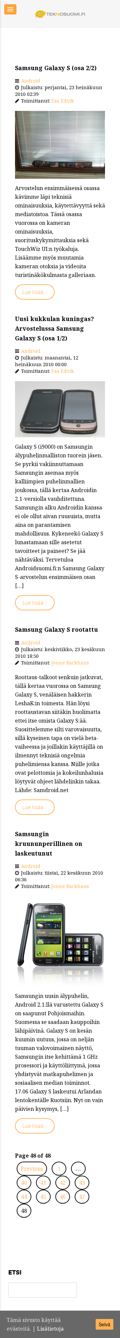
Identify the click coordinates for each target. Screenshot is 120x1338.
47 (82, 1196)
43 (82, 1182)
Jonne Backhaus (70, 662)
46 (63, 1196)
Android (30, 81)
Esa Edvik (62, 101)
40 (24, 1182)
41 (43, 1182)
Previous (32, 1168)
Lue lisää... (34, 292)
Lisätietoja (50, 1328)
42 (63, 1182)
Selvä (104, 1324)
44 (24, 1196)
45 (43, 1196)
